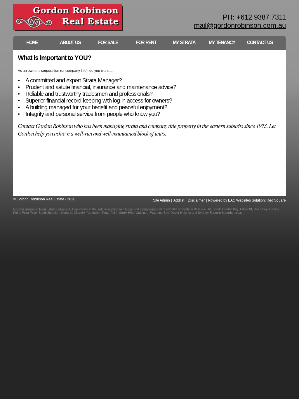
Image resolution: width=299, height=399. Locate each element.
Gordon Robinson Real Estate (68, 18)
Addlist (178, 200)
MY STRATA (184, 42)
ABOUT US (70, 42)
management (149, 209)
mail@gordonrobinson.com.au (240, 25)
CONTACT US (260, 42)
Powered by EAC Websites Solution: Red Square (247, 200)
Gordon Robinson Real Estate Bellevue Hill (43, 209)
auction (113, 209)
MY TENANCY (222, 42)
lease (129, 209)
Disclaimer (196, 200)
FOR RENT (146, 42)
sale (100, 209)
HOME (32, 42)
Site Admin (161, 200)
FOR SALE (108, 42)
